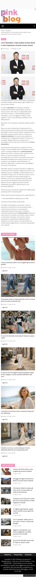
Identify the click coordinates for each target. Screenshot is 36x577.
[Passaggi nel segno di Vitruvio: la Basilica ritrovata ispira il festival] (6, 481)
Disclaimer (28, 555)
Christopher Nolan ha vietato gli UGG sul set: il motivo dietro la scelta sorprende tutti (18, 300)
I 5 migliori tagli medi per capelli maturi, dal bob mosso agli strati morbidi (23, 511)
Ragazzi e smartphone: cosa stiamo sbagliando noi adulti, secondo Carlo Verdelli (22, 532)
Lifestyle (4, 39)
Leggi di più (5, 270)
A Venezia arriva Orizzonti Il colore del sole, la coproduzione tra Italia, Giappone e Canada (24, 501)
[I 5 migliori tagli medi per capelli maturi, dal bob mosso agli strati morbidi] (6, 511)
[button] (34, 26)
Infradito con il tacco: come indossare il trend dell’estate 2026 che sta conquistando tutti (15, 449)
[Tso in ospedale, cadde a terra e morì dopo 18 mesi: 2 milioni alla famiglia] (6, 522)
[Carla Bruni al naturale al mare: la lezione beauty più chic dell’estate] (18, 397)
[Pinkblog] (10, 16)
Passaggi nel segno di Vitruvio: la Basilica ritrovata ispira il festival (23, 480)
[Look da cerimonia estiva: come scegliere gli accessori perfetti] (18, 248)
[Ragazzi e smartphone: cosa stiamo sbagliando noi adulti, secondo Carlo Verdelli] (6, 532)
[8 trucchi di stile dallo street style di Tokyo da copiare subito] (18, 322)
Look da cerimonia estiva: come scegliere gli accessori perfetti (23, 470)
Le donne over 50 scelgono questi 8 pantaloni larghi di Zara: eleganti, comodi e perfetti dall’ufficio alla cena (17, 375)
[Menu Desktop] (2, 26)
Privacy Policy (18, 555)
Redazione (7, 555)
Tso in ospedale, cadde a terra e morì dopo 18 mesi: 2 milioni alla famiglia (23, 521)
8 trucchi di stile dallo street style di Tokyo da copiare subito (23, 541)
